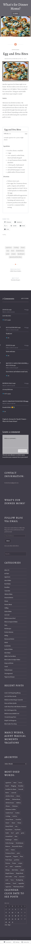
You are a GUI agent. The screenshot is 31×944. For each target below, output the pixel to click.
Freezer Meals (8, 604)
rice (6, 866)
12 (18, 912)
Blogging (13, 786)
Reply (27, 310)
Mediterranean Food (9, 618)
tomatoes (7, 883)
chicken (7, 799)
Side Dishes (7, 653)
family (7, 833)
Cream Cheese (9, 819)
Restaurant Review (9, 639)
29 (6, 922)
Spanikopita (21, 254)
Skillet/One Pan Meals (10, 656)
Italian (15, 840)
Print (26, 133)
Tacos (12, 880)
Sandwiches (7, 646)
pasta (18, 853)
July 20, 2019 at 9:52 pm (12, 330)
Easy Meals (17, 829)
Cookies (17, 813)
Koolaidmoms (20, 251)
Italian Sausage (9, 843)
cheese (18, 796)
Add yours (25, 298)
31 (12, 922)
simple (22, 870)
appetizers (8, 247)
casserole (13, 793)
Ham (16, 836)
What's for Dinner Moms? (15, 6)
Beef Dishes (7, 584)
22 (6, 919)
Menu (16, 13)
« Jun (5, 925)
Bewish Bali (7, 383)
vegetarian (8, 887)
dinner (23, 247)
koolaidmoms (13, 58)
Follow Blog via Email (13, 519)
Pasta (5, 625)
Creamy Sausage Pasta (10, 717)
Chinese (7, 806)
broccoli (21, 789)
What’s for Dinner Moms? (14, 501)
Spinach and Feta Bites (15, 257)
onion (7, 850)
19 (18, 915)
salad (11, 866)
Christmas (15, 806)
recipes (13, 254)
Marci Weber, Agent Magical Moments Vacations (15, 737)
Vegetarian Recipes (9, 677)
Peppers (15, 856)
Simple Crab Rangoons (10, 720)
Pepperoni (8, 856)
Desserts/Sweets (8, 597)
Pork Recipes (7, 628)
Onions (13, 850)
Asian (14, 782)
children (18, 803)
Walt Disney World (18, 887)
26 (18, 919)
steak (6, 880)
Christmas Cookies (10, 809)
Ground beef (8, 836)
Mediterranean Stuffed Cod (11, 713)
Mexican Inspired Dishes (10, 622)
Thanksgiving (19, 880)
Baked (7, 786)
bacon (20, 782)
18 (15, 915)
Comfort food (9, 813)
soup (15, 876)
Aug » (9, 925)
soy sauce (21, 876)
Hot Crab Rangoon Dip (10, 710)
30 (9, 922)
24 (12, 919)
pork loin (16, 860)
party (7, 254)
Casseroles (7, 591)
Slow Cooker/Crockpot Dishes (12, 659)
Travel (6, 666)
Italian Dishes (8, 611)
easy (8, 251)
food (12, 251)
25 (15, 919)
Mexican (7, 846)
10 (12, 912)
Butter (7, 793)
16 (9, 915)
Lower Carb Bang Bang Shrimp (12, 693)
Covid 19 (14, 816)
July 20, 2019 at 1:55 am (8, 312)
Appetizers (15, 49)
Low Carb (6, 615)
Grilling (6, 608)
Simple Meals (19, 873)
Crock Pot (18, 819)
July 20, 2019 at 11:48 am (8, 403)
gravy (22, 833)
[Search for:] (15, 554)
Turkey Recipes (8, 670)
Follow (8, 541)
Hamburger (8, 840)
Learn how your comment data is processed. (15, 457)
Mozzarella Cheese (17, 846)
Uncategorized (8, 673)
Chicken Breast (16, 799)
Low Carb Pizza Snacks (10, 696)
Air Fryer (6, 573)
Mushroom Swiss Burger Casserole (13, 700)
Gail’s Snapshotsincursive (13, 401)
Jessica (5, 310)
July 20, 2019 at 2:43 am (8, 385)
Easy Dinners (8, 829)
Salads (6, 642)
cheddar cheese (9, 796)
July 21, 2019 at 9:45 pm (12, 368)
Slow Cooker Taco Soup (10, 724)
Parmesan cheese (10, 853)
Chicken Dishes (8, 594)
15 (6, 915)
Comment (22, 451)
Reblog (6, 635)
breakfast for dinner (10, 789)
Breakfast (7, 587)
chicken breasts (9, 803)
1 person (9, 393)
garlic (17, 833)
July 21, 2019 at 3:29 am (12, 347)
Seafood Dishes (8, 649)
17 (12, 915)
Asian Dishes (7, 580)
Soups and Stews (8, 663)
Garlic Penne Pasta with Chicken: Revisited (15, 706)
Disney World (9, 826)
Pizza (21, 856)
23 (9, 919)
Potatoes (7, 863)
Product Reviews (8, 632)
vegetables (21, 883)
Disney (6, 601)
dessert (7, 823)
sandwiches (18, 866)
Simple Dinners (9, 873)
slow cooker (8, 876)
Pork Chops (8, 860)
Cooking (16, 247)
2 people (9, 320)
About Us (6, 570)
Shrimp (7, 870)
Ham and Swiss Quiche (10, 703)
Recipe (14, 863)
